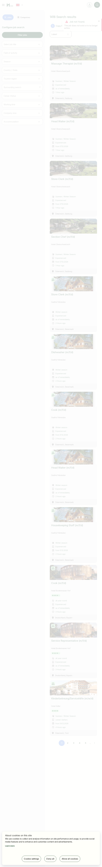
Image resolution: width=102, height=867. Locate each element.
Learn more (10, 846)
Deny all (50, 859)
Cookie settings (31, 859)
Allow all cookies (70, 859)
